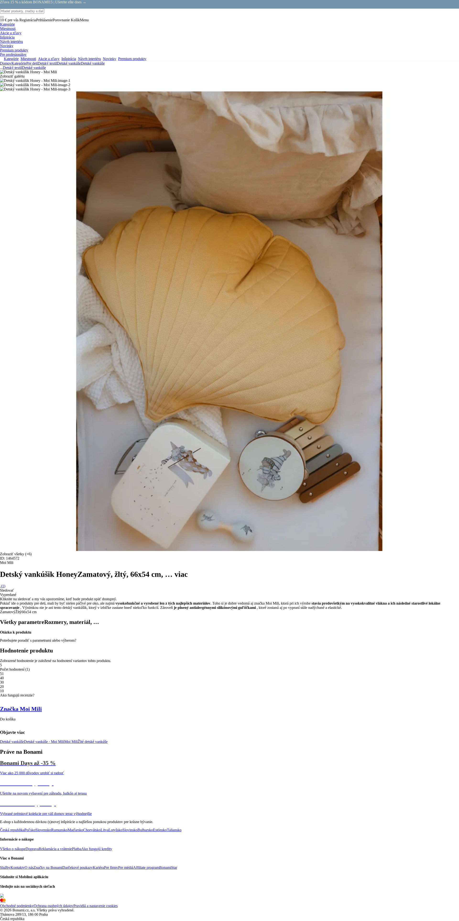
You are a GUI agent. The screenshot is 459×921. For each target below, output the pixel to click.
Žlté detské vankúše (93, 742)
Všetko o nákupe (13, 849)
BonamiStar (168, 867)
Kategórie (18, 63)
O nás (29, 867)
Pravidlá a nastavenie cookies (95, 906)
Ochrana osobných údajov (53, 906)
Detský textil (47, 63)
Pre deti (32, 63)
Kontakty (18, 867)
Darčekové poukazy (77, 867)
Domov (5, 63)
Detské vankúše (93, 63)
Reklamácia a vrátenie (55, 849)
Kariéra (98, 867)
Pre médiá (125, 867)
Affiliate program (146, 867)
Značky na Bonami (47, 867)
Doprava (32, 849)
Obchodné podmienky (17, 906)
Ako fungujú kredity (96, 849)
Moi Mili (71, 742)
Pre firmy (111, 867)
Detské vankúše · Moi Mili (44, 742)
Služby (5, 867)
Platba (76, 849)
